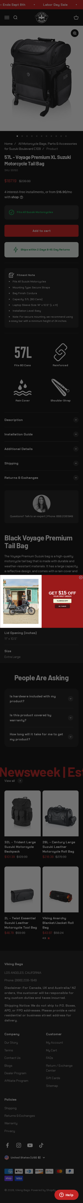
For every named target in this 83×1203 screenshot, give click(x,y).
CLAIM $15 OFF (62, 601)
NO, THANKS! (62, 606)
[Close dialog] (80, 577)
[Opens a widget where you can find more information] (66, 1195)
